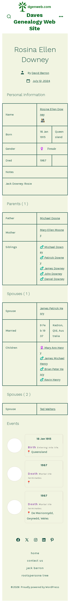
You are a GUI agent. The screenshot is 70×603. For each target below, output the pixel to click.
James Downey (52, 268)
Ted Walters (47, 409)
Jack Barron (35, 568)
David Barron (40, 73)
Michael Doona (50, 218)
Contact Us (35, 560)
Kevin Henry (50, 379)
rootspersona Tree (35, 575)
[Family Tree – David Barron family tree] (43, 120)
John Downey (51, 273)
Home (35, 553)
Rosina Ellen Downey (51, 111)
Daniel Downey (52, 279)
